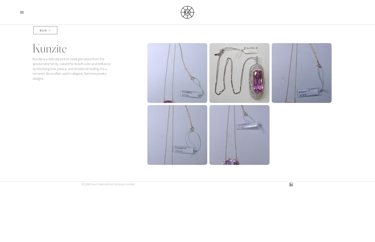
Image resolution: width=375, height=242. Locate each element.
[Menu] (22, 12)
